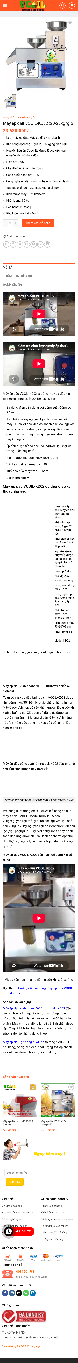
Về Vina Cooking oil (13, 1205)
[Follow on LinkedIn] (33, 1293)
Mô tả (8, 267)
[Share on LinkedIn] (47, 244)
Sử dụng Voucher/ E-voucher (57, 1219)
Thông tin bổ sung (18, 276)
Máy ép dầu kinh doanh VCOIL (24, 1008)
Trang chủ (8, 117)
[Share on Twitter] (20, 244)
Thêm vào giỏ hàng (38, 223)
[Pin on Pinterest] (33, 244)
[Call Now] (8, 1231)
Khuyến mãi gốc (26, 117)
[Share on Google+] (40, 244)
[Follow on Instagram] (12, 1293)
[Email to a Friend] (27, 244)
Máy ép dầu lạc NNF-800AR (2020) (18, 1123)
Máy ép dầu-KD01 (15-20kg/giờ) (53, 1123)
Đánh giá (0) (12, 284)
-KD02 (60, 1008)
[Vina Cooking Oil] (33, 5)
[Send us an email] (19, 1293)
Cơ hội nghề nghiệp (12, 1219)
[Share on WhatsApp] (6, 244)
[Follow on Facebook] (5, 1293)
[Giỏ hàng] (72, 5)
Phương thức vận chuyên (54, 1225)
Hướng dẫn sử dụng (52, 1239)
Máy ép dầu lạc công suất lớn (23, 1042)
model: (51, 1008)
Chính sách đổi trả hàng (54, 1232)
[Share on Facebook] (13, 244)
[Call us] (26, 1293)
